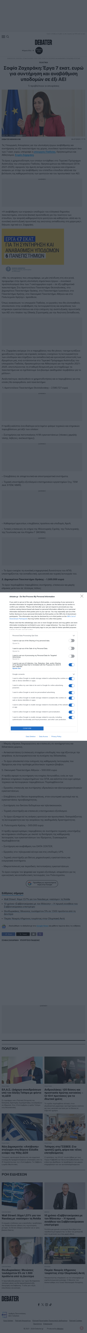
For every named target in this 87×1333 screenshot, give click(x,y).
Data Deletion (31, 736)
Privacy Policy (56, 736)
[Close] (82, 597)
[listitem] (43, 635)
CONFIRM (27, 728)
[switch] (72, 640)
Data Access (43, 736)
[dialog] (43, 666)
